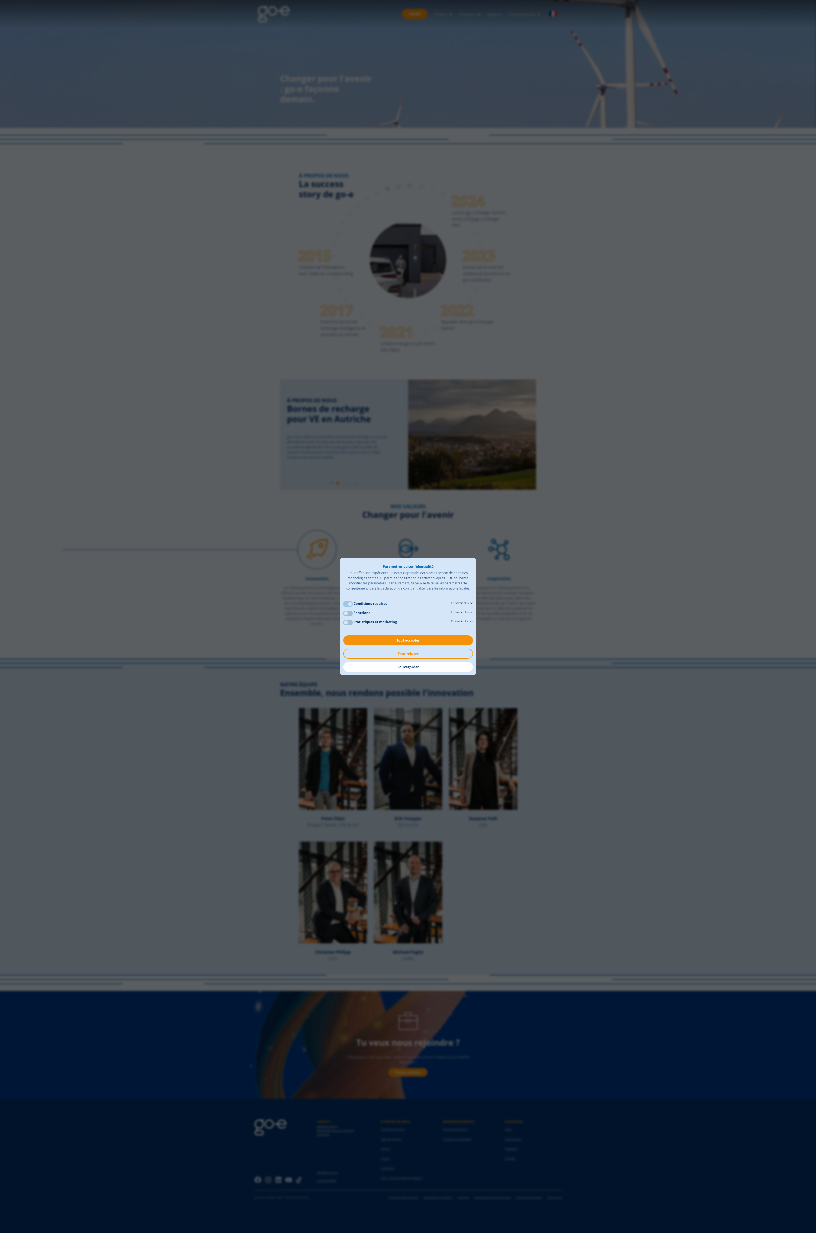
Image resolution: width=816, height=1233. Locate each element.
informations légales (454, 588)
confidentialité (414, 588)
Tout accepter (408, 640)
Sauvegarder (408, 667)
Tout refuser (408, 653)
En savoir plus (460, 603)
